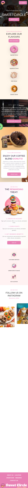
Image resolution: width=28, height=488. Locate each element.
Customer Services (14, 259)
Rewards (18, 477)
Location (18, 475)
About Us (10, 475)
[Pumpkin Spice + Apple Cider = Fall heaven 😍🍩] (20, 313)
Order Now (10, 477)
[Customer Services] (14, 254)
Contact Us (14, 480)
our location (14, 281)
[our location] (14, 276)
